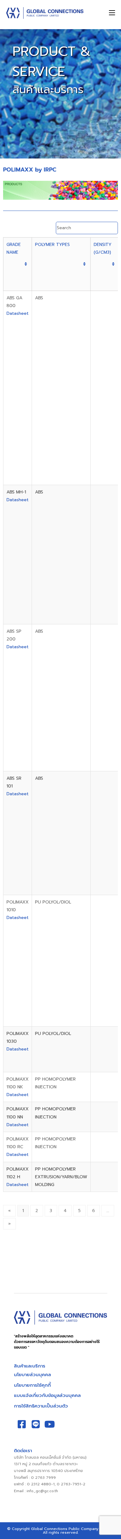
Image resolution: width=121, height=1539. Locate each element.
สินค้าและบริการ (29, 1366)
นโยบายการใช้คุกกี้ (32, 1385)
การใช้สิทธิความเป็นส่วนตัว (41, 1406)
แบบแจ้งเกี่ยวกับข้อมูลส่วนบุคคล (47, 1395)
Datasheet (18, 313)
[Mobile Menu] (112, 13)
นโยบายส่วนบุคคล (32, 1374)
